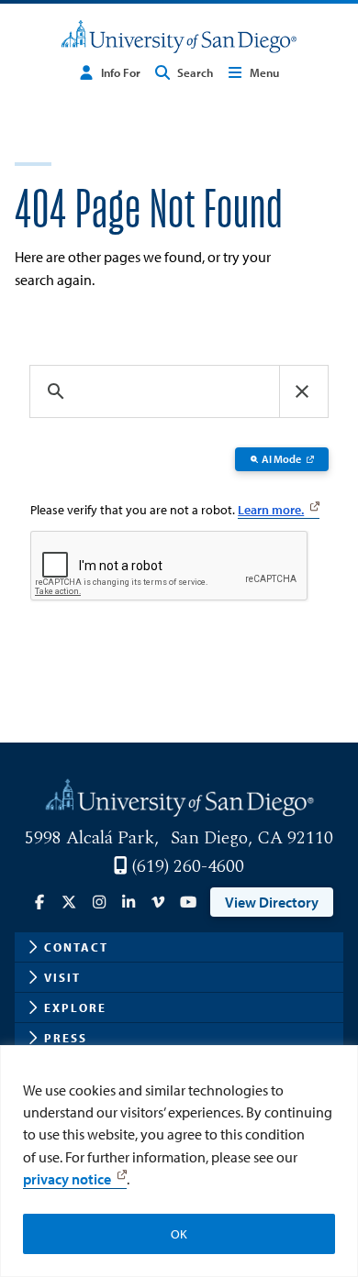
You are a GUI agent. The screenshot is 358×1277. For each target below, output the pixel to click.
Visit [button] (62, 977)
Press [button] (65, 1037)
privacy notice (67, 1179)
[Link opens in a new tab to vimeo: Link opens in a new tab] (158, 902)
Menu (264, 72)
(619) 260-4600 (187, 866)
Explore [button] (75, 1007)
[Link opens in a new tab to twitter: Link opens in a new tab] (69, 902)
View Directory (272, 902)
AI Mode (281, 459)
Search (195, 72)
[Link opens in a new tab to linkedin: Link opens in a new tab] (128, 902)
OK (179, 1234)
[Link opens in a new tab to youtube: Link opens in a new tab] (187, 902)
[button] (302, 391)
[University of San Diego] (179, 36)
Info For (120, 72)
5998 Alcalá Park (89, 838)
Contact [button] (76, 947)
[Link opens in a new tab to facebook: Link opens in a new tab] (39, 902)
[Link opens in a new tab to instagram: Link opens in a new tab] (99, 902)
